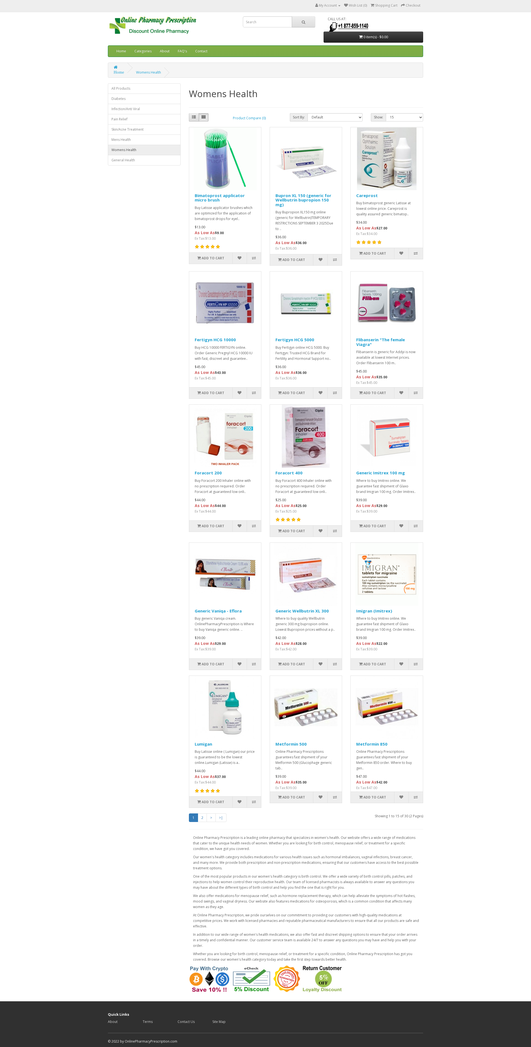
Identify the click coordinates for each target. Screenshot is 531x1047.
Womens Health (148, 72)
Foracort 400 (289, 472)
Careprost (367, 195)
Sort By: (299, 117)
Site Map (219, 1021)
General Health (123, 160)
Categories (143, 51)
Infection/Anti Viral (125, 109)
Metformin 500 (291, 744)
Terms (148, 1021)
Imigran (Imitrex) (374, 611)
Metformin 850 (371, 744)
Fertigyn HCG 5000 (294, 339)
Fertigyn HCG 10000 (215, 339)
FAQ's (182, 51)
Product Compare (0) (249, 118)
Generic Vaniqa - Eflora (218, 611)
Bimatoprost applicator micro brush (220, 198)
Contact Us (186, 1021)
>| (221, 817)
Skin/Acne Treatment (127, 129)
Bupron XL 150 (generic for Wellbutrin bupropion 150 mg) (303, 200)
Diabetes (118, 98)
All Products (120, 88)
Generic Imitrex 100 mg (380, 472)
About (165, 51)
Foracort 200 (208, 472)
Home (121, 51)
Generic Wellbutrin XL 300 (302, 611)
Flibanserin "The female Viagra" (380, 342)
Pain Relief (119, 119)
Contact (201, 51)
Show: (378, 117)
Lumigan (203, 744)
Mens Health (121, 139)
